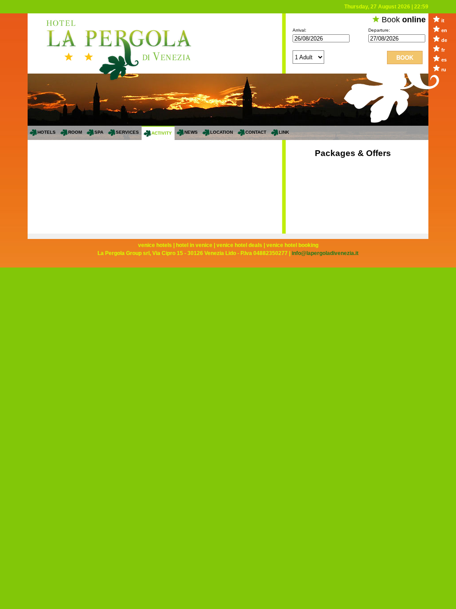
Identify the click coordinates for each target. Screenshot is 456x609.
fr (443, 50)
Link (284, 132)
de (444, 40)
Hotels (46, 132)
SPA (98, 132)
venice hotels (155, 245)
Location (221, 132)
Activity (161, 133)
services (127, 132)
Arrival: (299, 30)
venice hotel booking (292, 245)
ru (443, 69)
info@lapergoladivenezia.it (325, 253)
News (191, 132)
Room (75, 132)
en (444, 30)
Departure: (379, 30)
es (444, 59)
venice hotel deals (239, 245)
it (442, 20)
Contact (255, 132)
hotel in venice (194, 245)
